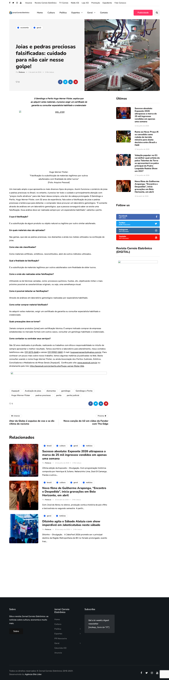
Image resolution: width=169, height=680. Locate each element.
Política (63, 12)
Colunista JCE (60, 648)
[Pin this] (75, 82)
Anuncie (28, 3)
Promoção (95, 3)
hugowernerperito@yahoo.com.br (85, 352)
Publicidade (143, 12)
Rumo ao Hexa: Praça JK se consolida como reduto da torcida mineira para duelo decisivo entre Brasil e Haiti (147, 138)
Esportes (75, 12)
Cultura (51, 12)
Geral (90, 12)
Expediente (107, 3)
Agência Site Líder (33, 674)
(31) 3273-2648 (32, 352)
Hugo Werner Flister (20, 395)
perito (58, 395)
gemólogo (65, 391)
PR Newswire (60, 638)
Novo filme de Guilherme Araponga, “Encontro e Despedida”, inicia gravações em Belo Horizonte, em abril (147, 186)
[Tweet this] (65, 82)
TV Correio (63, 3)
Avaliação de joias (33, 391)
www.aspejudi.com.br (87, 362)
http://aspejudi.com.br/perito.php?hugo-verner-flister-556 (57, 366)
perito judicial (73, 395)
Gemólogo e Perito (84, 391)
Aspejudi (15, 391)
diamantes (51, 391)
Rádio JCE (75, 3)
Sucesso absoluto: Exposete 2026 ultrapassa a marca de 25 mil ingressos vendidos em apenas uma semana (146, 115)
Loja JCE (85, 3)
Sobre (16, 631)
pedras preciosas (43, 395)
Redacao (22, 72)
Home (40, 12)
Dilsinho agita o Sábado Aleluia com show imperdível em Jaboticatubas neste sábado (71, 523)
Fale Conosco (120, 3)
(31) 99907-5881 (55, 352)
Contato (104, 12)
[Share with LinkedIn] (70, 82)
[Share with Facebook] (60, 82)
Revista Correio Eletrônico (46, 3)
